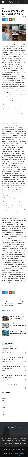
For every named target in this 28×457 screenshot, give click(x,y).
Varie (7, 5)
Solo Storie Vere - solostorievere (18, 453)
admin (3, 352)
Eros (3, 403)
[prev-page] (12, 339)
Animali (3, 396)
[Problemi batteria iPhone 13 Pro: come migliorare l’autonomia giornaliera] (5, 318)
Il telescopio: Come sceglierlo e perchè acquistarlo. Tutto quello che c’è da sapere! (14, 348)
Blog (3, 400)
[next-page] (15, 339)
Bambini (4, 398)
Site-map (14, 451)
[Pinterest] (10, 19)
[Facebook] (3, 19)
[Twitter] (6, 19)
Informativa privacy (10, 449)
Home (3, 5)
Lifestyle (4, 407)
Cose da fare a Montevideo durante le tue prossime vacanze (7, 303)
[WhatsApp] (13, 19)
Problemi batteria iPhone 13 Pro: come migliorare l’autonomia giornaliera (18, 318)
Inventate (4, 405)
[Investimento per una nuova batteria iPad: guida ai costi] (5, 325)
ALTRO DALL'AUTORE (8, 313)
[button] (2, 2)
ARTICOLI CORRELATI (8, 310)
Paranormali (5, 410)
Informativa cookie (20, 449)
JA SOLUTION (22, 455)
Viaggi (3, 414)
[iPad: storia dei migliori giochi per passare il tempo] (5, 333)
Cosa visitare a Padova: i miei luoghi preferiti (20, 302)
